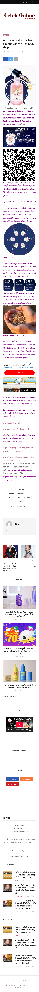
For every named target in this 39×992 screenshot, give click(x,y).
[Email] (28, 506)
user (17, 523)
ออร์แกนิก (19, 501)
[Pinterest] (24, 506)
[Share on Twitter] (10, 59)
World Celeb (19, 896)
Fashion (17, 880)
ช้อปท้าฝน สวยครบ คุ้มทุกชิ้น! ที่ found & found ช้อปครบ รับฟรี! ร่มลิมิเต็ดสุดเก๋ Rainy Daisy (19, 650)
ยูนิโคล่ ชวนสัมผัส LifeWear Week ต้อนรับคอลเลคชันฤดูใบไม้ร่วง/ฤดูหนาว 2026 (25, 874)
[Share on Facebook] (5, 59)
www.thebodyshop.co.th (11, 423)
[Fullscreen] (30, 730)
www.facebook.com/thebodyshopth (16, 429)
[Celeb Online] (19, 16)
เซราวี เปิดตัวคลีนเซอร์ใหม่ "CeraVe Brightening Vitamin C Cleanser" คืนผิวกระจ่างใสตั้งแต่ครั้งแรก (19, 614)
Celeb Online (19, 489)
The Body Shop (14, 497)
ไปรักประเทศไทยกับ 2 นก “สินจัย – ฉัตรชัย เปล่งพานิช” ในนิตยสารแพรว (10, 567)
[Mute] (27, 730)
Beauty (5, 35)
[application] (19, 724)
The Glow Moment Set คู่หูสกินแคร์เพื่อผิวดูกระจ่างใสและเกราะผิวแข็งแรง (20, 686)
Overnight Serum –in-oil (19, 493)
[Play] (9, 730)
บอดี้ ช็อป (27, 497)
